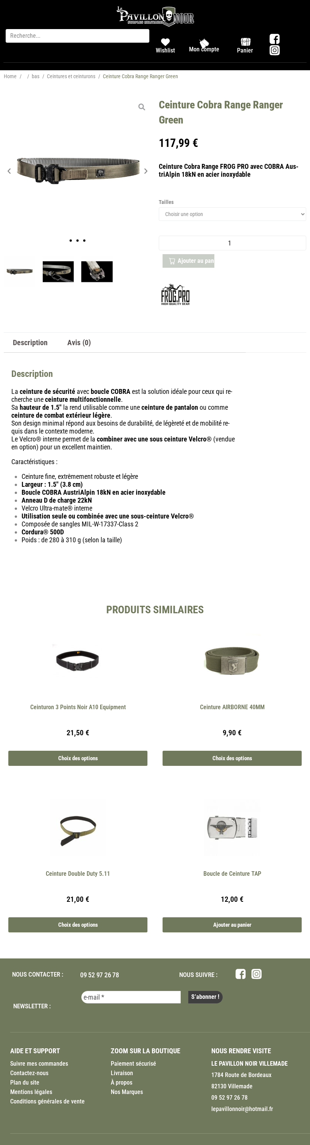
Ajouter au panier (196, 260)
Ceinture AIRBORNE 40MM (232, 707)
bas (35, 76)
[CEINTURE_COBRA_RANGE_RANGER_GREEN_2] (97, 271)
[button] (9, 171)
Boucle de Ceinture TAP (232, 873)
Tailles (166, 202)
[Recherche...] (77, 36)
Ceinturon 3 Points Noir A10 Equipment (78, 707)
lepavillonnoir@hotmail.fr (242, 1109)
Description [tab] (30, 342)
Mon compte (204, 49)
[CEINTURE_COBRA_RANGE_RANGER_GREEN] (77, 171)
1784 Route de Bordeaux (241, 1075)
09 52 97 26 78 (99, 975)
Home (10, 76)
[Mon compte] (204, 43)
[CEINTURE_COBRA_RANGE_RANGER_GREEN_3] (58, 271)
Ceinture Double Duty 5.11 (78, 873)
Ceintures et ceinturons (71, 76)
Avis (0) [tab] (79, 342)
